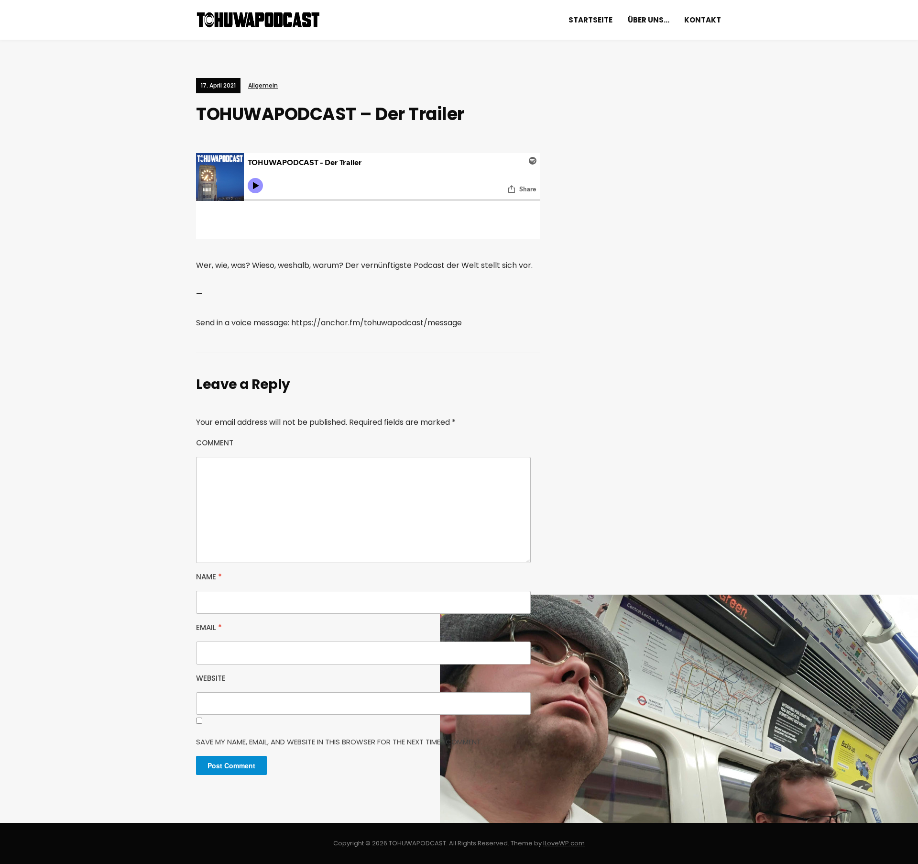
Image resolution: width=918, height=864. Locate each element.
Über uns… (648, 20)
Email (209, 627)
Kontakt (702, 20)
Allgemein (263, 85)
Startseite (590, 20)
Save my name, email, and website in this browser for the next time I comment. (339, 742)
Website (211, 678)
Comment (214, 443)
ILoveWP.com (564, 843)
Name (209, 577)
